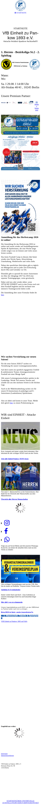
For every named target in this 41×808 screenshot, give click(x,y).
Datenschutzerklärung (7, 755)
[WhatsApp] (7, 539)
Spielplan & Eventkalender (10, 590)
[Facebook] (6, 531)
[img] (20, 32)
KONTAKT (34, 803)
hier (2, 295)
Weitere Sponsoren (36, 107)
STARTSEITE (12, 801)
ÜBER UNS (21, 801)
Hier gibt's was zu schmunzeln (11, 602)
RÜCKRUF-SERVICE (22, 803)
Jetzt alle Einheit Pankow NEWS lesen (14, 459)
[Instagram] (7, 522)
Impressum (4, 754)
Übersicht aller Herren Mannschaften (14, 499)
